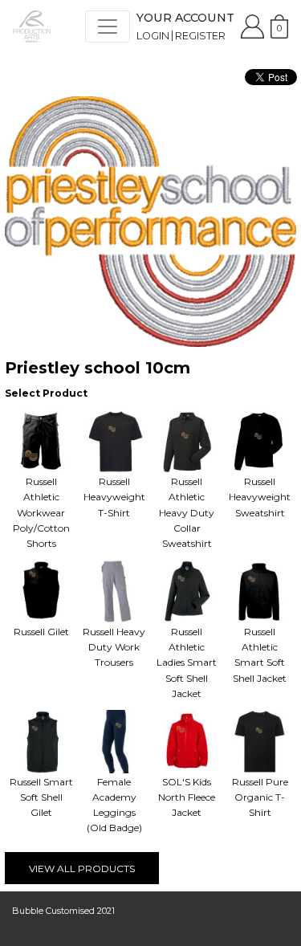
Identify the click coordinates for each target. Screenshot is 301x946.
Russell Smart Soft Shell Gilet (41, 797)
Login (152, 36)
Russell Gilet (41, 632)
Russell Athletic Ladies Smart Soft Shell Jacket (187, 662)
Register (200, 36)
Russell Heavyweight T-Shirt (114, 496)
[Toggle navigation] (107, 26)
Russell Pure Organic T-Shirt (260, 797)
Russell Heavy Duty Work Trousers (114, 647)
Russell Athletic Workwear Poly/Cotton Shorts (41, 512)
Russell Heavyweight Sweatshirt (260, 496)
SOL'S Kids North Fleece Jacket (186, 797)
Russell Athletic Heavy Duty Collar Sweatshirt (186, 512)
